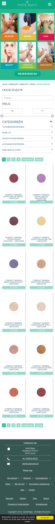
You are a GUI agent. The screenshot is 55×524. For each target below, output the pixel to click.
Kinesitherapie (41, 504)
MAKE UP (24, 84)
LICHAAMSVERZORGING (13, 144)
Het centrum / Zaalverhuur (39, 484)
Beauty (46, 498)
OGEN (32, 84)
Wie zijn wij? (20, 484)
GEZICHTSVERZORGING (13, 138)
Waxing (23, 498)
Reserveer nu (27, 74)
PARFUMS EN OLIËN (11, 150)
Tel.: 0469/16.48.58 (30, 458)
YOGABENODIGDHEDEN (13, 127)
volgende (27, 159)
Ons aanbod (12, 478)
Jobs (22, 490)
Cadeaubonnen (41, 478)
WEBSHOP (13, 84)
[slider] (2, 115)
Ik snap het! (45, 518)
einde (39, 159)
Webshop (27, 478)
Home (4, 84)
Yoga (35, 498)
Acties (7, 484)
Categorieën (12, 122)
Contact (32, 490)
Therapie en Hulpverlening (18, 504)
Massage (9, 498)
